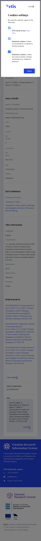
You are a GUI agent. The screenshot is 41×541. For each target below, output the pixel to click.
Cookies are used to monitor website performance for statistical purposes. (22, 58)
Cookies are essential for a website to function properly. (22, 43)
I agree (29, 71)
